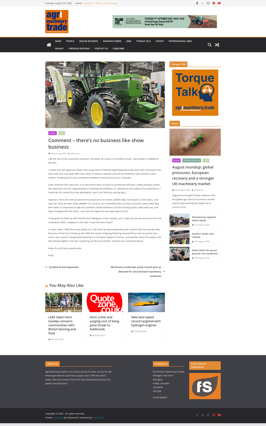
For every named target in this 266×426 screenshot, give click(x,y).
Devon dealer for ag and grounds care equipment (205, 252)
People (70, 41)
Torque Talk (143, 41)
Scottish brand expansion (64, 267)
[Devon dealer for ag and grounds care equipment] (179, 254)
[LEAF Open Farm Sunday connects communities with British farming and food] (63, 295)
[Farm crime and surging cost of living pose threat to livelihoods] (105, 295)
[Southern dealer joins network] (179, 237)
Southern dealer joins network (203, 235)
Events (160, 41)
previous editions (79, 48)
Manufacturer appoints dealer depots (204, 219)
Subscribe (118, 48)
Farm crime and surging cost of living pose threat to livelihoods (104, 323)
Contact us (101, 48)
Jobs (128, 41)
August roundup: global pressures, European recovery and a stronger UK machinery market (193, 175)
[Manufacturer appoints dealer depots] (179, 221)
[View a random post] (217, 45)
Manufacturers (112, 41)
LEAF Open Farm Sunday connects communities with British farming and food (62, 325)
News (58, 41)
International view (180, 41)
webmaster (75, 153)
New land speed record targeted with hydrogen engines (146, 321)
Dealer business (88, 41)
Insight (59, 48)
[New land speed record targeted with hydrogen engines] (146, 295)
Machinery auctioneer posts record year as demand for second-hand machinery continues (136, 271)
